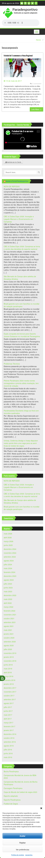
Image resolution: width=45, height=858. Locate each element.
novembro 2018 (10, 661)
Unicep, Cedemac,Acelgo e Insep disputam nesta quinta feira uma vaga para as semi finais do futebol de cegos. (21, 443)
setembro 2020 (10, 641)
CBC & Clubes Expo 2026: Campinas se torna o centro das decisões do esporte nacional (22, 247)
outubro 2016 (9, 738)
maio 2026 (8, 533)
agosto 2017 (9, 703)
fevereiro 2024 (9, 572)
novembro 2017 (10, 691)
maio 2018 (8, 668)
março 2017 (8, 722)
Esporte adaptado (11, 796)
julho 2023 (8, 583)
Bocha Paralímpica (11, 771)
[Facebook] (36, 3)
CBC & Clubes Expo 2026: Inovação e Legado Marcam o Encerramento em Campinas (19, 219)
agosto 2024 (9, 560)
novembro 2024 (10, 553)
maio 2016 (8, 757)
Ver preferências (22, 849)
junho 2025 (8, 545)
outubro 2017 (9, 695)
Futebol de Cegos (11, 803)
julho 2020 (8, 649)
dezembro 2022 (10, 595)
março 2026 (8, 541)
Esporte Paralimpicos (12, 800)
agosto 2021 (9, 626)
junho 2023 (8, 587)
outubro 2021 (9, 618)
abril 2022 (8, 603)
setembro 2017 (10, 699)
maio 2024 (8, 568)
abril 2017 (8, 718)
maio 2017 (8, 715)
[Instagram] (25, 3)
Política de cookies (17, 855)
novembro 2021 (10, 614)
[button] (41, 808)
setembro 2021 (10, 622)
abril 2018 (8, 672)
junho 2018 (8, 664)
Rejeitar (22, 842)
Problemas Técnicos (12, 363)
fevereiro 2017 (9, 726)
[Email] (21, 3)
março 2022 (8, 607)
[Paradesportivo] (20, 13)
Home (38, 40)
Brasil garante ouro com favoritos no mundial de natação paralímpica (21, 305)
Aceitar (22, 835)
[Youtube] (28, 3)
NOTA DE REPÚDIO (12, 186)
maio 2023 (8, 591)
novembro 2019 (10, 653)
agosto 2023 (9, 580)
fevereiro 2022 (9, 610)
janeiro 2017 (9, 730)
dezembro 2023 (10, 576)
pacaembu (28, 855)
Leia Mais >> (36, 109)
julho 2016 (8, 749)
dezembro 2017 (10, 688)
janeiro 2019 (9, 657)
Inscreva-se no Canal (14, 162)
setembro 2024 (10, 556)
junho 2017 (8, 711)
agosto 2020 (9, 645)
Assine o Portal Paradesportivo (17, 181)
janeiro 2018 (9, 684)
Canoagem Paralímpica (13, 788)
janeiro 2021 (9, 634)
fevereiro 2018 (9, 680)
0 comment (36, 83)
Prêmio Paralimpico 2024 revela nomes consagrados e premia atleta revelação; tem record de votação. (21, 383)
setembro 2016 (10, 742)
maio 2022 (8, 599)
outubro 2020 (9, 637)
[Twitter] (32, 3)
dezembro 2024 (10, 549)
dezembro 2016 (10, 734)
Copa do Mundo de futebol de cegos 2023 (20, 792)
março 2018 (8, 676)
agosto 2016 (9, 745)
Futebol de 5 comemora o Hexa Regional (18, 55)
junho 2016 (8, 753)
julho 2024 (8, 564)
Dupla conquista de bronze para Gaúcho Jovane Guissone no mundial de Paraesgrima (22, 335)
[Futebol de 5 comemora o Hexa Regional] (22, 68)
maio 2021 (8, 630)
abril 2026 (8, 537)
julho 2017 (8, 707)
